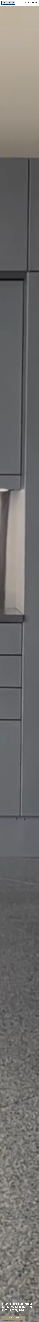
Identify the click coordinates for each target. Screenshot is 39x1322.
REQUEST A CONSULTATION (13, 1318)
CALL (26, 3)
